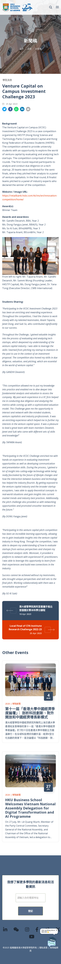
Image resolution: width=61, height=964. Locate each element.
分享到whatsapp (16, 109)
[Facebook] (37, 929)
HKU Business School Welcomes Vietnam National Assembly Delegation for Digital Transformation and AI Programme (30, 808)
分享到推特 (4, 109)
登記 (30, 911)
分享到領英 (22, 109)
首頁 (22, 48)
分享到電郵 (28, 109)
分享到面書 (10, 109)
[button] (50, 7)
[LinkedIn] (5, 929)
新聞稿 (38, 48)
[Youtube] (32, 936)
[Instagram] (27, 929)
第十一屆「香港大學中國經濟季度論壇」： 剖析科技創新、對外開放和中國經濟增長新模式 (30, 712)
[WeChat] (16, 929)
